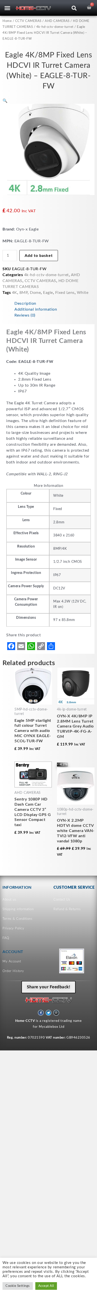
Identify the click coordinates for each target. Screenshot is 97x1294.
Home (7, 21)
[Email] (21, 646)
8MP (23, 293)
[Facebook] (11, 646)
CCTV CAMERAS (28, 21)
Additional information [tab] (35, 309)
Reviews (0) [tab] (24, 315)
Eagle (48, 293)
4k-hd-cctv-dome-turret (55, 27)
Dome (35, 293)
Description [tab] (25, 303)
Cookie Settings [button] (17, 1286)
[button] (7, 8)
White (83, 293)
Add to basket (39, 256)
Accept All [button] (46, 1286)
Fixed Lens (65, 293)
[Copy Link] (41, 646)
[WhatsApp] (31, 646)
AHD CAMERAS (57, 21)
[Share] (51, 646)
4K (14, 293)
